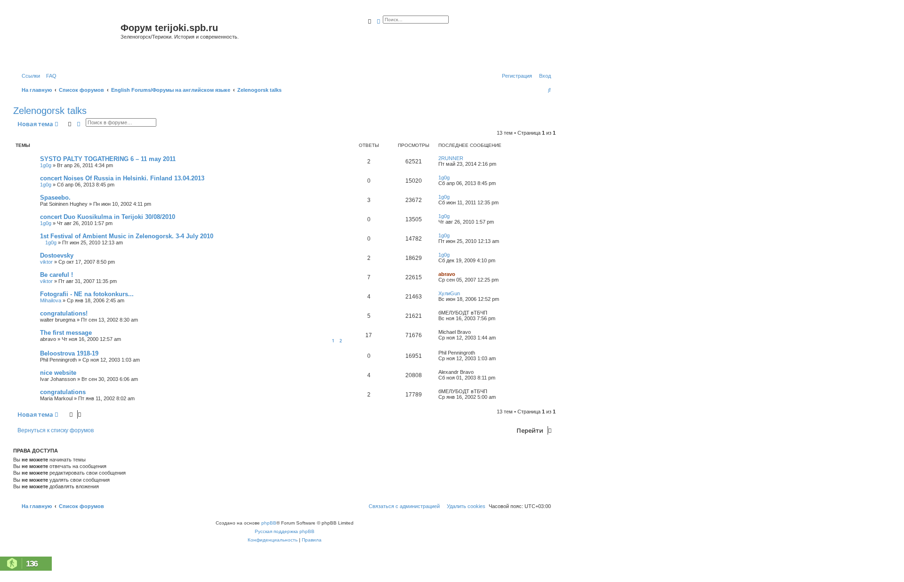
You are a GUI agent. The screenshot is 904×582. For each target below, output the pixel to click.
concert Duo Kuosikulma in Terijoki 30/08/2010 (107, 216)
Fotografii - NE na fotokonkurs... (87, 294)
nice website (58, 372)
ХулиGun (449, 293)
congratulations (63, 392)
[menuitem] (49, 75)
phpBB (268, 522)
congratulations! (64, 313)
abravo (446, 274)
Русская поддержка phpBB (285, 531)
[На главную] (68, 39)
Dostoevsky (56, 255)
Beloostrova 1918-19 (69, 353)
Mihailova (50, 300)
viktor (46, 262)
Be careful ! (56, 274)
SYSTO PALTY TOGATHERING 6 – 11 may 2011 (108, 158)
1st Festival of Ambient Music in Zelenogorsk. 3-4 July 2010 (126, 236)
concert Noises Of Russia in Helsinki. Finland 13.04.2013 (122, 178)
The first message (66, 332)
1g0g (45, 165)
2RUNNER (450, 158)
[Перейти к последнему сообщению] (466, 158)
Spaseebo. (55, 197)
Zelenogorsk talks (50, 110)
